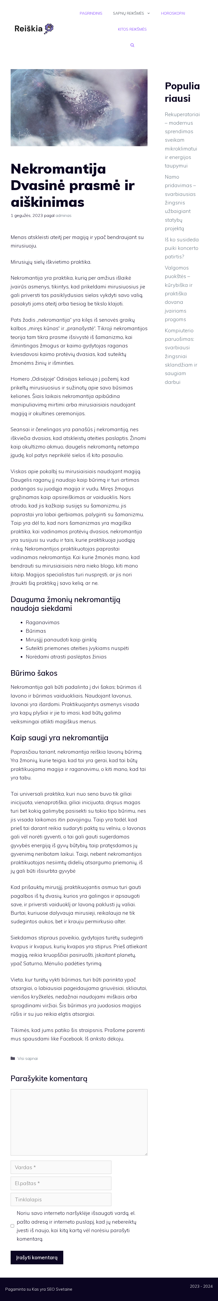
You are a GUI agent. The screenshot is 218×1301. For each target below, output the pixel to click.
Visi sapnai (28, 1058)
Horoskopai (173, 13)
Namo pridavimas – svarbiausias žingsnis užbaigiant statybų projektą (180, 203)
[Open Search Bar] (132, 45)
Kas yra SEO (43, 1289)
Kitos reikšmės (132, 29)
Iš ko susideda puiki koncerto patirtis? (182, 248)
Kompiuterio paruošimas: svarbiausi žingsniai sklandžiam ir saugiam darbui (181, 356)
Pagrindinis (91, 13)
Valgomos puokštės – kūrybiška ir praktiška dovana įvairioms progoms (178, 293)
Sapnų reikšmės (128, 13)
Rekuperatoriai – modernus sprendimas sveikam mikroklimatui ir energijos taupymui (182, 140)
